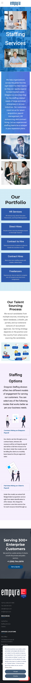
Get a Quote (15, 567)
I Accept (15, 671)
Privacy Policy (8, 667)
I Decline (15, 676)
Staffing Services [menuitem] (5, 624)
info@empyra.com (6, 611)
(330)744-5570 (7, 605)
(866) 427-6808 (10, 602)
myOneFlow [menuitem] (4, 621)
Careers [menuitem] (3, 626)
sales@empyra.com (6, 608)
